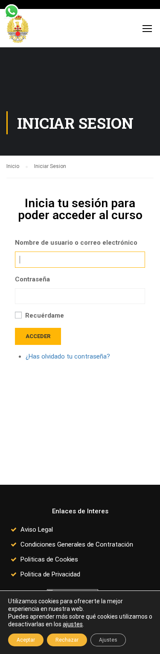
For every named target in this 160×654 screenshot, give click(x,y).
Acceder (38, 336)
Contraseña (32, 279)
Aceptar (26, 640)
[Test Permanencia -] (17, 30)
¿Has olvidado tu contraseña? (68, 356)
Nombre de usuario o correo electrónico (76, 242)
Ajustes (108, 640)
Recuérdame (44, 315)
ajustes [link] (73, 624)
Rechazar (67, 640)
